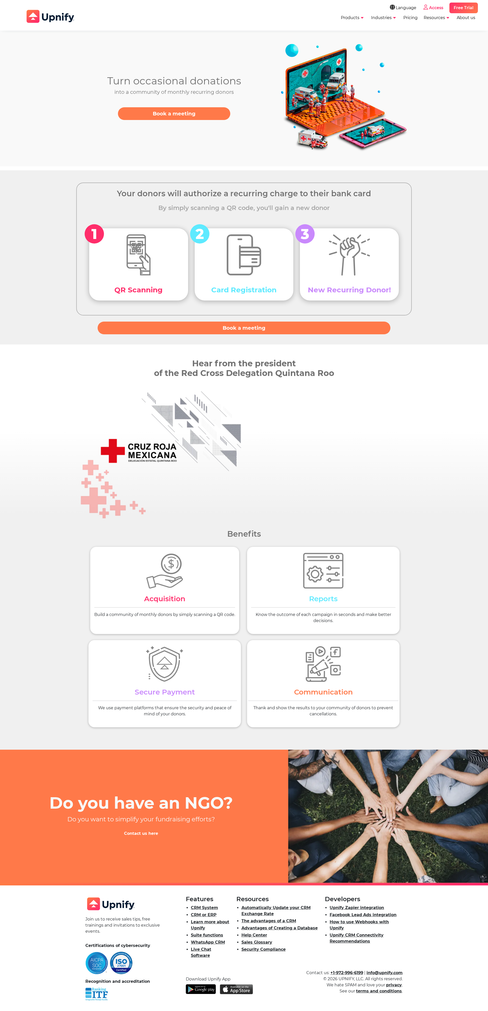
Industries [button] (381, 17)
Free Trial (464, 7)
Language (406, 7)
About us (466, 17)
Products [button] (350, 17)
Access (436, 7)
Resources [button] (434, 17)
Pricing (410, 17)
